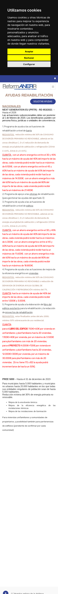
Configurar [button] (29, 64)
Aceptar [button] (29, 51)
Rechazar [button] (29, 58)
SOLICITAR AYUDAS (42, 101)
